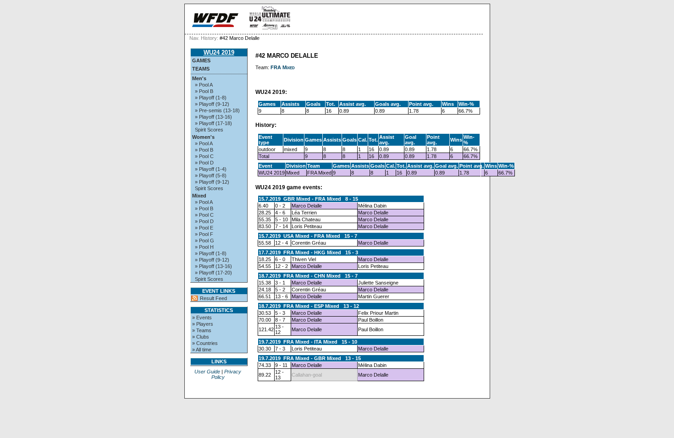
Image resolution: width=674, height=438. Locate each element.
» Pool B (204, 91)
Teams (201, 68)
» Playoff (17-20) (213, 272)
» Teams (201, 330)
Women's (203, 137)
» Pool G (204, 240)
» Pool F (204, 234)
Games (201, 60)
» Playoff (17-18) (213, 123)
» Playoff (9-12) (212, 104)
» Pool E (204, 227)
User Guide (207, 371)
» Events (202, 317)
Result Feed (213, 298)
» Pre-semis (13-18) (217, 110)
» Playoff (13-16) (213, 117)
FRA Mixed (283, 67)
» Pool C (204, 156)
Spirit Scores (209, 129)
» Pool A (204, 85)
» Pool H (204, 247)
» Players (202, 324)
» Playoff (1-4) (211, 169)
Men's (199, 78)
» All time (201, 349)
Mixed (199, 195)
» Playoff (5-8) (211, 175)
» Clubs (200, 336)
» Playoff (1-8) (211, 97)
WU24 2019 (219, 52)
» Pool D (204, 162)
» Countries (205, 343)
